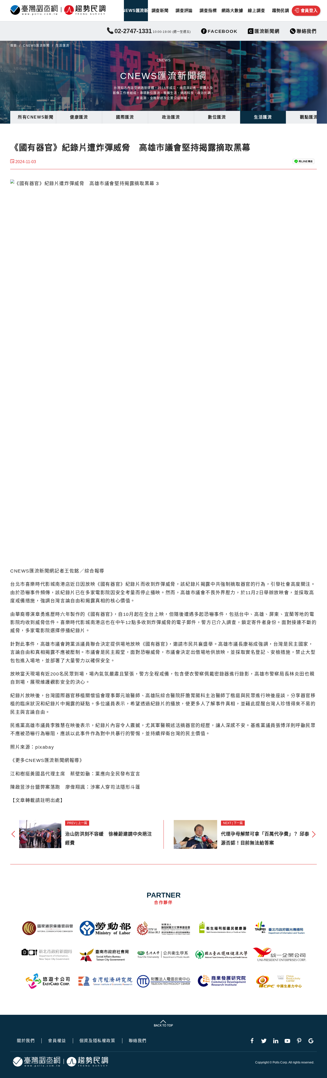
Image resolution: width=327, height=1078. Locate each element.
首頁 (13, 45)
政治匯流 (171, 117)
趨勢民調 (280, 10)
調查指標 (208, 10)
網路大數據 (232, 10)
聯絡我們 (138, 1041)
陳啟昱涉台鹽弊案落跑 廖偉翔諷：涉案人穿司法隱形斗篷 (75, 787)
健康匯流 (79, 117)
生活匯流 (263, 117)
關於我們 (26, 1041)
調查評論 (184, 10)
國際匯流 (125, 117)
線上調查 (256, 10)
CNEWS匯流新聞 (136, 10)
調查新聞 (160, 10)
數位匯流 (217, 117)
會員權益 (57, 1041)
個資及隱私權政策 (97, 1041)
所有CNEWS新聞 (35, 117)
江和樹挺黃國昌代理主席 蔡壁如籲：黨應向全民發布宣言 (75, 773)
